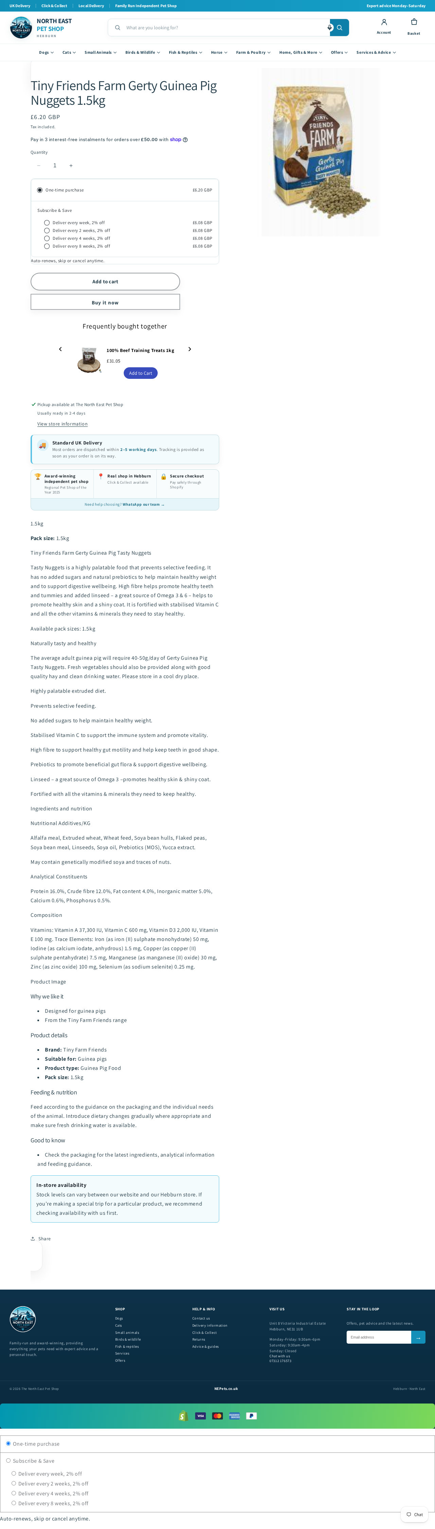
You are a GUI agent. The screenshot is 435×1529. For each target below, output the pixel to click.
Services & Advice (373, 52)
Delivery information (210, 1325)
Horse (217, 52)
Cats (67, 52)
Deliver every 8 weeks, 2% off (53, 1503)
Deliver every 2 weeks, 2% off (53, 1483)
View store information (62, 424)
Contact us (201, 1318)
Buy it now (105, 302)
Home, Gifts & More (298, 52)
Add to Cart (140, 373)
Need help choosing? (125, 504)
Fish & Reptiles (183, 52)
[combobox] (225, 27)
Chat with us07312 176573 (280, 1358)
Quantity (39, 152)
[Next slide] (189, 349)
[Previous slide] (60, 349)
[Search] (339, 27)
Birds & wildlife (128, 1339)
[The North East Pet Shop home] (23, 1331)
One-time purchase (36, 1443)
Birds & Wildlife (140, 52)
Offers (337, 52)
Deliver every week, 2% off (49, 1473)
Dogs (44, 52)
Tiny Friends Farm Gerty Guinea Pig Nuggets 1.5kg (123, 92)
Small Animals (98, 52)
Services (122, 1353)
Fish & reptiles (127, 1346)
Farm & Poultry (251, 52)
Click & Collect (204, 1332)
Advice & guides (205, 1346)
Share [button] (44, 1239)
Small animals (127, 1332)
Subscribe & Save (33, 1460)
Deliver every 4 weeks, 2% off (53, 1493)
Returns (198, 1339)
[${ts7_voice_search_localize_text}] (330, 27)
